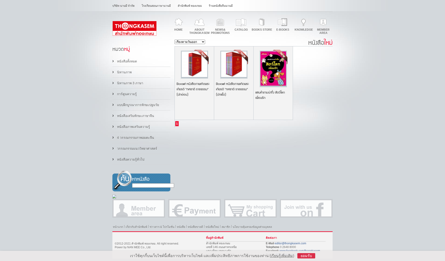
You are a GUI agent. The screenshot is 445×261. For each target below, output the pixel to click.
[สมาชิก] (138, 208)
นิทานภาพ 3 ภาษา (130, 83)
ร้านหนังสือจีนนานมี (221, 5)
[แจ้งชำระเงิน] (194, 208)
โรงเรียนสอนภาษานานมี (156, 5)
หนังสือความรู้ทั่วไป (130, 159)
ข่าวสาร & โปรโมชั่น (162, 227)
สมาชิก (226, 227)
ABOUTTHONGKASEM (199, 31)
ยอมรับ (306, 256)
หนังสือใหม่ (212, 227)
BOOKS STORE (262, 29)
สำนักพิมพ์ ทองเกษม (190, 5)
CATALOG (241, 29)
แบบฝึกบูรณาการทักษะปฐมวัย (138, 105)
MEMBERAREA (323, 31)
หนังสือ (181, 227)
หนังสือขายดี (195, 227)
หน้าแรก (118, 227)
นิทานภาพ (124, 72)
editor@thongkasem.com (290, 243)
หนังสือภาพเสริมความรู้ (133, 127)
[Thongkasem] (134, 34)
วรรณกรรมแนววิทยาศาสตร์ (137, 148)
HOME (178, 29)
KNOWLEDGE (304, 29)
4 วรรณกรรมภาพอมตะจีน (135, 137)
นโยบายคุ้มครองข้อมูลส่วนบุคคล (252, 227)
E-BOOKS (282, 29)
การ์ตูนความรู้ (127, 94)
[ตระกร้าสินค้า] (250, 208)
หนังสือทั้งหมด (127, 61)
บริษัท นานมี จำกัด (123, 5)
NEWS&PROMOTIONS (220, 31)
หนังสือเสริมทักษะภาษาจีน (135, 116)
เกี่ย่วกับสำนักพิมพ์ (136, 227)
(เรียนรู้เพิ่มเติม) (282, 256)
